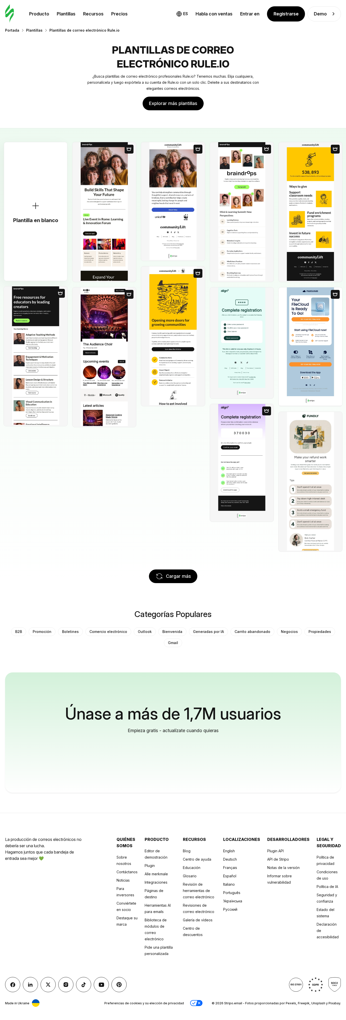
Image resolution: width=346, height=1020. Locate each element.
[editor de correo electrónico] (9, 13)
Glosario (190, 876)
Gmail (173, 643)
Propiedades (320, 631)
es (185, 13)
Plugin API (275, 851)
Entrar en (249, 13)
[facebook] (12, 984)
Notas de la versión (283, 867)
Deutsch (230, 859)
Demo (320, 13)
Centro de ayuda (197, 859)
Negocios (289, 631)
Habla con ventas (214, 13)
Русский (230, 909)
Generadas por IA (208, 631)
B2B (18, 631)
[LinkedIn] (30, 984)
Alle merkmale (156, 874)
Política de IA (327, 886)
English (229, 851)
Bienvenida (172, 631)
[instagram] (65, 984)
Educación (191, 867)
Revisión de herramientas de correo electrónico (198, 890)
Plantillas (66, 13)
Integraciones (156, 882)
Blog (186, 851)
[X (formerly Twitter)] (48, 984)
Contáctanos (127, 872)
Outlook (145, 631)
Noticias (123, 880)
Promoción (42, 631)
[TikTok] (83, 984)
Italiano (229, 884)
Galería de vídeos (198, 920)
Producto (39, 13)
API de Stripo (278, 859)
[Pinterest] (119, 984)
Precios (119, 13)
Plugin (150, 865)
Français (230, 867)
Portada (12, 30)
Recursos (93, 13)
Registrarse (286, 13)
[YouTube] (101, 984)
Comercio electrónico (108, 631)
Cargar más (178, 576)
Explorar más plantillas (173, 103)
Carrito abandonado (252, 631)
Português (231, 892)
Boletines (70, 631)
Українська (232, 901)
